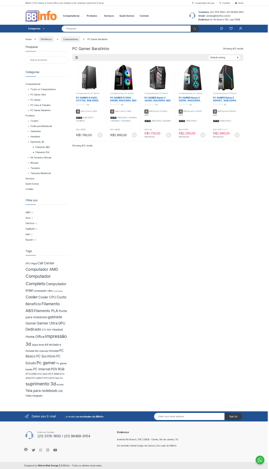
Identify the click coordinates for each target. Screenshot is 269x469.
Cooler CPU (47, 297)
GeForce (30, 223)
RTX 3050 (43, 374)
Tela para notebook (41, 391)
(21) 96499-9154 (235, 12)
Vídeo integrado (34, 395)
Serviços (109, 15)
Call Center (45, 263)
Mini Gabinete (41, 351)
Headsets (35, 136)
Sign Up (233, 416)
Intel (28, 234)
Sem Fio (59, 378)
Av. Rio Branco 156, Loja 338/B (225, 19)
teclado (60, 384)
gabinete (55, 317)
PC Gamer (36, 100)
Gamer (31, 323)
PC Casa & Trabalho (41, 105)
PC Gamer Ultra (38, 94)
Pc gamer (46, 362)
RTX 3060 (54, 373)
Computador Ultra (42, 290)
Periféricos (46, 39)
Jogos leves (38, 344)
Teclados (35, 168)
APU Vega (31, 263)
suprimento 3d (41, 383)
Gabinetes (36, 131)
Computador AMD (42, 269)
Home (240, 3)
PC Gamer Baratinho (41, 110)
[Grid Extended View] (76, 58)
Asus (28, 217)
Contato (226, 3)
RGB (61, 369)
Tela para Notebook (41, 173)
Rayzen (29, 239)
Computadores (70, 39)
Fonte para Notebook (41, 126)
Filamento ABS (42, 147)
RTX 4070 (49, 378)
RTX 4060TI (37, 378)
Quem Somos (126, 15)
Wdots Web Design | (49, 465)
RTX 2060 (31, 373)
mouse (54, 351)
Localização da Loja (204, 3)
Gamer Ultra (47, 323)
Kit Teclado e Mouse (41, 157)
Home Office (35, 337)
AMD (28, 212)
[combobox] (126, 28)
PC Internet (41, 369)
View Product (99, 135)
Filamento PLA (42, 152)
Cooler (32, 296)
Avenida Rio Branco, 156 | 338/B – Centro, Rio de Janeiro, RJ (147, 439)
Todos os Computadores (43, 89)
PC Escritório (46, 356)
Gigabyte (30, 228)
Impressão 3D (37, 141)
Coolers (34, 121)
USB (60, 391)
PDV (54, 369)
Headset (57, 329)
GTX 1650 (47, 330)
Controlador (58, 291)
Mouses (34, 162)
